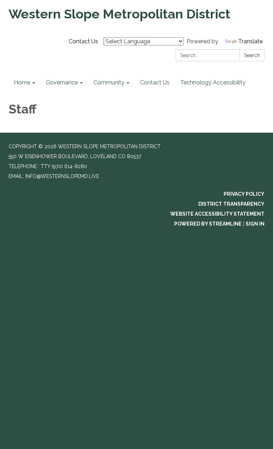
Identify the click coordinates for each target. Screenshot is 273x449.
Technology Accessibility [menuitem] (213, 82)
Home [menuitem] (22, 82)
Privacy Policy (244, 194)
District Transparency (231, 204)
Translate (250, 41)
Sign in (255, 224)
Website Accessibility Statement (217, 214)
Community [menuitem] (108, 82)
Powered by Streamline (208, 224)
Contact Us (83, 41)
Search (252, 55)
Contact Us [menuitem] (155, 82)
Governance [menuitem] (62, 82)
